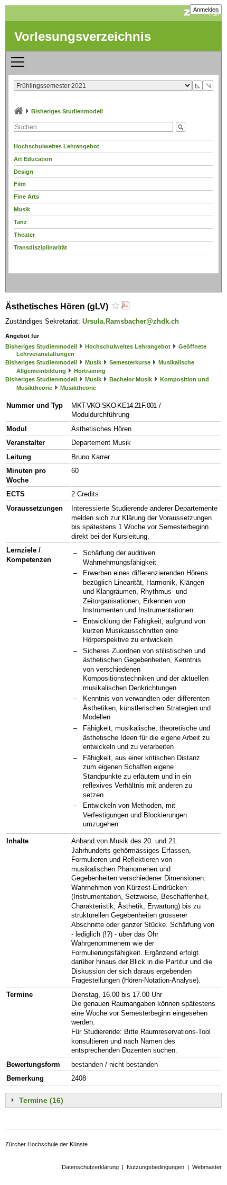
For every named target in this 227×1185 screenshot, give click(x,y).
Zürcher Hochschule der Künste (46, 1144)
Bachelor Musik (130, 379)
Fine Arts (26, 196)
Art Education (33, 159)
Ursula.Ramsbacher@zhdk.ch (130, 321)
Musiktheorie (78, 388)
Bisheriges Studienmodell (67, 111)
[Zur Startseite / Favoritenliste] (18, 111)
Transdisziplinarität (40, 247)
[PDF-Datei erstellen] (125, 306)
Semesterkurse (129, 362)
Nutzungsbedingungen (155, 1167)
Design (23, 171)
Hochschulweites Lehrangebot (56, 146)
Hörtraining (90, 371)
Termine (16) (41, 1100)
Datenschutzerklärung (90, 1167)
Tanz (20, 222)
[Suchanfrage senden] (180, 127)
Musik (22, 209)
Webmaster (207, 1167)
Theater (24, 234)
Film (20, 184)
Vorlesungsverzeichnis (82, 36)
